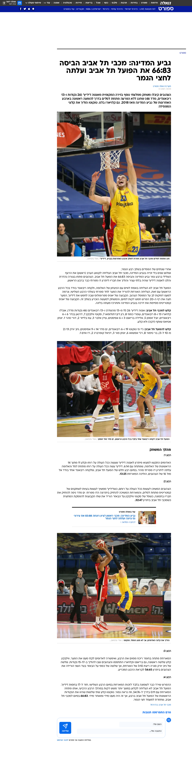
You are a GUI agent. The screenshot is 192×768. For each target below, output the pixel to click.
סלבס (114, 3)
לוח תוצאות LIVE (147, 9)
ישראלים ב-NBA (93, 9)
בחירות (134, 3)
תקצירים (80, 9)
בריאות (89, 3)
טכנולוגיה (67, 3)
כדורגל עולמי (117, 9)
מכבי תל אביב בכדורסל (160, 705)
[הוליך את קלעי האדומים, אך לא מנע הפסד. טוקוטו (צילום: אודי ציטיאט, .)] (114, 588)
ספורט (144, 3)
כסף (106, 3)
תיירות (79, 3)
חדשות (154, 3)
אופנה (56, 3)
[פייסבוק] (20, 9)
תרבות (124, 3)
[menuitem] (152, 3)
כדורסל (106, 9)
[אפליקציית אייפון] (29, 9)
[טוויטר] (25, 9)
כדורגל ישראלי (131, 9)
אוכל (98, 3)
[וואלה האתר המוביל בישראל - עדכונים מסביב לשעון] (165, 2)
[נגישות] (4, 3)
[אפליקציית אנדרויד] (33, 9)
